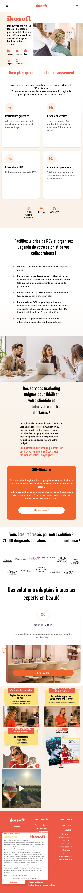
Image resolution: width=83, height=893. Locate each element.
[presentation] (4, 650)
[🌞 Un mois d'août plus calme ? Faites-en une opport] (21, 707)
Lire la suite (43, 672)
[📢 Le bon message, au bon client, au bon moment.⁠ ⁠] (21, 748)
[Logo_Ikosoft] (41, 5)
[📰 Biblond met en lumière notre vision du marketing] (61, 748)
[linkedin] (48, 862)
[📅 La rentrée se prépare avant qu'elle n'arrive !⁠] (61, 707)
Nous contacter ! (41, 510)
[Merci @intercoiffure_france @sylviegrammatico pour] (21, 788)
